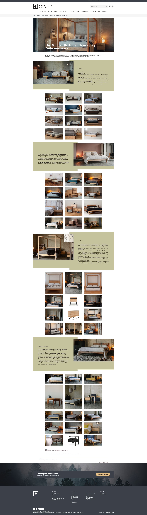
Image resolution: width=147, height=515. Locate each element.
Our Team (72, 499)
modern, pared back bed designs (58, 154)
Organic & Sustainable (102, 11)
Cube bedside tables (44, 162)
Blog (105, 1)
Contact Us (109, 1)
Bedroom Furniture (64, 11)
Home (34, 15)
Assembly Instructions (89, 495)
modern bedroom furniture (50, 454)
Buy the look (101, 1)
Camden (54, 353)
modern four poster (70, 454)
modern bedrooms (58, 454)
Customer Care (74, 491)
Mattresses (50, 11)
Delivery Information (74, 493)
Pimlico (62, 353)
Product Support (89, 491)
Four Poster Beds (40, 15)
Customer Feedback (74, 497)
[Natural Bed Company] (42, 6)
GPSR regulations (74, 502)
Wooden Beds (43, 11)
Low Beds (61, 450)
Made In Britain (88, 499)
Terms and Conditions (74, 496)
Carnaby (40, 354)
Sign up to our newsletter (103, 474)
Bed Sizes (87, 496)
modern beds (64, 454)
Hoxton (58, 353)
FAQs (72, 498)
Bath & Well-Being (85, 11)
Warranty (72, 495)
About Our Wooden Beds (93, 1)
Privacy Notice (101, 512)
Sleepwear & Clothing (74, 11)
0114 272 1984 (44, 1)
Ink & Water (111, 512)
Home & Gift (93, 11)
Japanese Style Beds (55, 450)
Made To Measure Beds (90, 498)
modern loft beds (78, 454)
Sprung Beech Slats (89, 497)
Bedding (56, 11)
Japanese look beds (89, 74)
